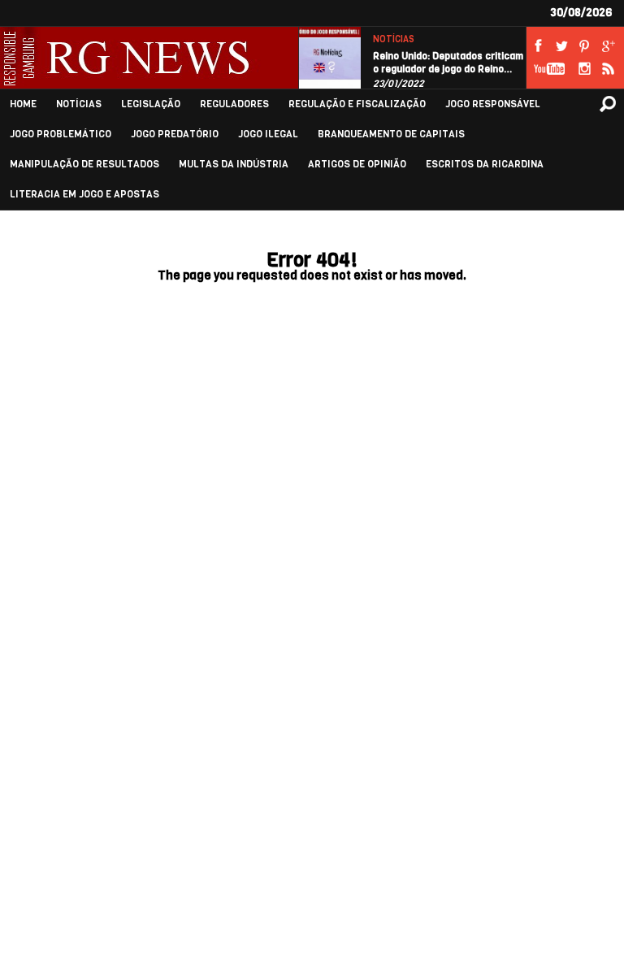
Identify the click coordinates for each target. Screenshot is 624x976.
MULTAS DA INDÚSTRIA (233, 164)
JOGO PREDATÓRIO (175, 134)
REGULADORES (234, 104)
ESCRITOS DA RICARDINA (485, 164)
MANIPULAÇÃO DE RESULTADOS (84, 164)
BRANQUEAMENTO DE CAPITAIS (391, 134)
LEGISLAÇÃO (150, 104)
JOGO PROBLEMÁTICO (60, 134)
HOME (23, 104)
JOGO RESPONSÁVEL (492, 104)
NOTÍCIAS (393, 39)
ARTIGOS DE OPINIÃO (357, 164)
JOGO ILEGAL (268, 134)
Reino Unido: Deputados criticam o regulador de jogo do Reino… (448, 63)
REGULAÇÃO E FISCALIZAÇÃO (357, 104)
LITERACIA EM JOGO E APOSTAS (84, 195)
